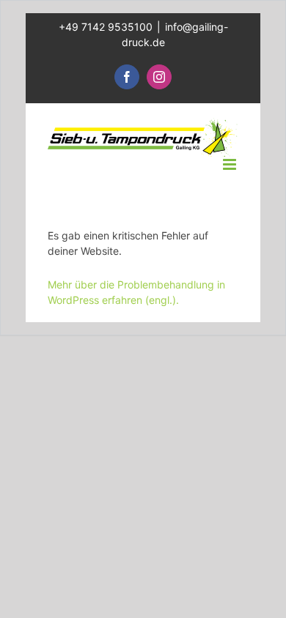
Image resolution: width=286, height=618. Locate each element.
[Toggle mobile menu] (230, 164)
